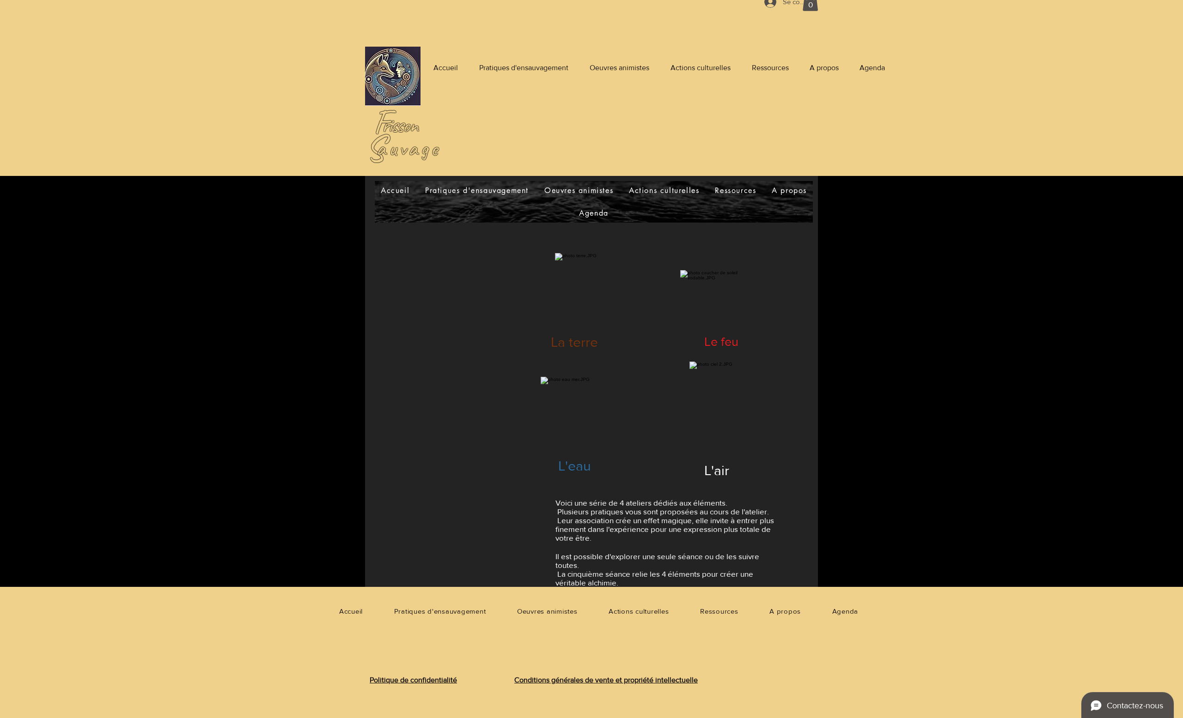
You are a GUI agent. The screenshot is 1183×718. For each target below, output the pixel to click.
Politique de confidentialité (413, 680)
